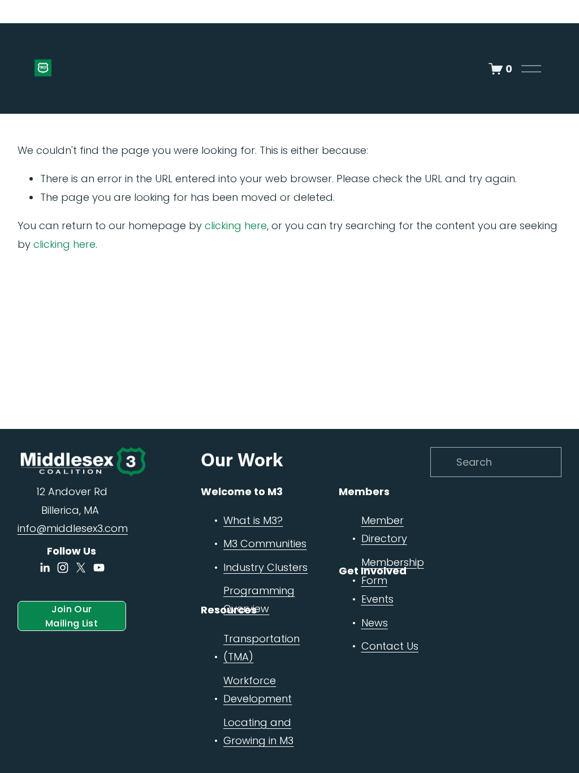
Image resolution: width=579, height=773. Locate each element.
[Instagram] (62, 567)
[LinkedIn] (44, 567)
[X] (81, 567)
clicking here (236, 225)
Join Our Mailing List (71, 616)
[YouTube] (99, 567)
